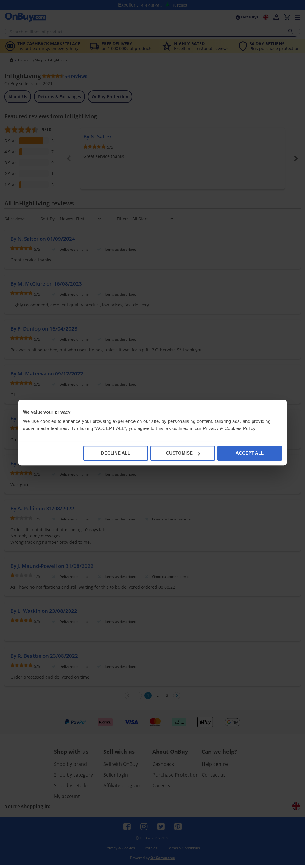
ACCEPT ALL (250, 453)
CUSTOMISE (179, 453)
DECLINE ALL (115, 453)
